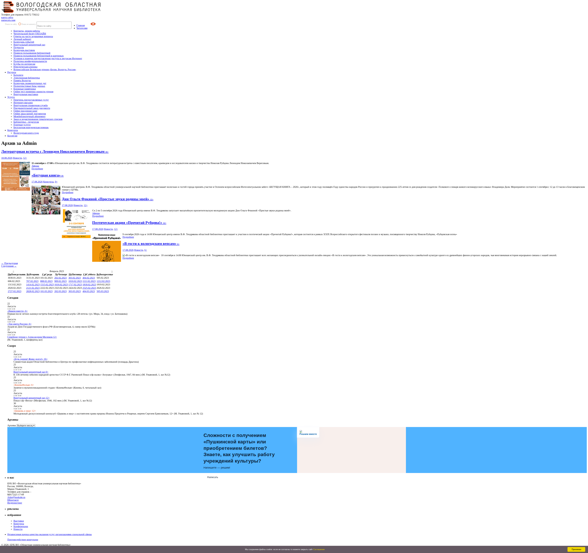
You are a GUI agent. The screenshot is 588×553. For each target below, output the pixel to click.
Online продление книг (25, 111)
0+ (56, 181)
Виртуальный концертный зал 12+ (31, 398)
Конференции (20, 526)
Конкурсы (12, 130)
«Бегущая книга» (48, 175)
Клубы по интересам (24, 64)
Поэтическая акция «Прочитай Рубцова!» (129, 223)
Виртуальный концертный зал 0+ (30, 372)
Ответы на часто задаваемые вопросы (33, 36)
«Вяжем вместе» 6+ (17, 311)
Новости (17, 158)
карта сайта (7, 17)
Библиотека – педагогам (26, 122)
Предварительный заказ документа (31, 108)
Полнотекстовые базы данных (29, 86)
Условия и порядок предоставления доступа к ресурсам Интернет (47, 58)
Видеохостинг (14, 503)
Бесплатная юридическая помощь (31, 127)
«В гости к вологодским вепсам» (151, 244)
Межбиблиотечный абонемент (29, 116)
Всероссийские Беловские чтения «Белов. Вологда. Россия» (44, 69)
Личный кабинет (22, 39)
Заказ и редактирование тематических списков (37, 119)
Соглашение (319, 549)
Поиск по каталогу (28, 24)
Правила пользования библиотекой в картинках (38, 55)
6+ (145, 250)
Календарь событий (23, 42)
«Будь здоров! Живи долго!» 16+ (30, 359)
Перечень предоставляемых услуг (31, 100)
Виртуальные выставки (25, 94)
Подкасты (18, 47)
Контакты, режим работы (26, 31)
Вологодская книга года (26, 133)
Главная (80, 25)
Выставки (18, 521)
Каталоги (18, 75)
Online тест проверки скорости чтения (33, 91)
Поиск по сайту (11, 24)
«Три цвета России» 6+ (19, 324)
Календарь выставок (24, 50)
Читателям (81, 28)
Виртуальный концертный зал (29, 44)
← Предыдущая (9, 263)
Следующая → (9, 266)
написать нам (8, 20)
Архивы (11, 425)
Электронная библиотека (26, 77)
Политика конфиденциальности (30, 61)
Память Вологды (22, 80)
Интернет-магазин (23, 102)
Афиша (35, 166)
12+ (25, 158)
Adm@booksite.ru (16, 497)
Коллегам (12, 135)
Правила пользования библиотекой (31, 53)
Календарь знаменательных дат (29, 83)
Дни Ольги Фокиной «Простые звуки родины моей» (107, 199)
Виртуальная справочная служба (30, 105)
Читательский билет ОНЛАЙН (29, 33)
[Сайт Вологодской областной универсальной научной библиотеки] (51, 12)
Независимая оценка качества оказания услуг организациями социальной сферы (49, 534)
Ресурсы (11, 72)
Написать (212, 477)
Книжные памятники (24, 89)
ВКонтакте (13, 500)
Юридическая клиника (25, 66)
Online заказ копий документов (29, 113)
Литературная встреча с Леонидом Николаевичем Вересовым (55, 151)
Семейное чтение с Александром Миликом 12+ (32, 337)
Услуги (11, 97)
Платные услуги (22, 124)
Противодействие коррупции (22, 539)
